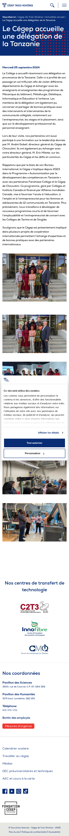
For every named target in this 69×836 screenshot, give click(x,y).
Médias (7, 763)
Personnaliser (32, 453)
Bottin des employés (16, 718)
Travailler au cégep (15, 756)
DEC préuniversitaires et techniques (27, 771)
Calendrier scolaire (15, 748)
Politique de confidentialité (34, 832)
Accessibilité (54, 832)
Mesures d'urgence (18, 726)
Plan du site (14, 832)
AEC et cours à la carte (18, 778)
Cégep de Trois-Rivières (30, 17)
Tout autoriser (34, 443)
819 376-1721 (9, 710)
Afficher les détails (48, 432)
